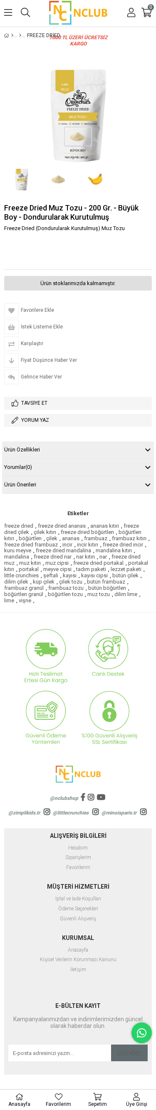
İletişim (78, 969)
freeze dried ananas (62, 526)
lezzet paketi (126, 569)
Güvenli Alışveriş (78, 919)
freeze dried (18, 526)
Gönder (129, 1052)
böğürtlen (30, 538)
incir (67, 544)
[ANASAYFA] (12, 35)
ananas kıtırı (104, 526)
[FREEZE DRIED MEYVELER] (20, 35)
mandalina (16, 557)
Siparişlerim (78, 857)
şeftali (50, 575)
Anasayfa (78, 950)
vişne (25, 600)
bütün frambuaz (106, 582)
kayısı (70, 575)
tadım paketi (91, 569)
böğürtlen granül (23, 594)
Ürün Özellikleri (22, 449)
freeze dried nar (53, 557)
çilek (51, 538)
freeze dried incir (123, 544)
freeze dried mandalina (63, 550)
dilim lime (125, 594)
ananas (70, 538)
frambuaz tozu (66, 588)
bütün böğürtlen (107, 588)
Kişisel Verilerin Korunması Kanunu (78, 959)
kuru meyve (17, 550)
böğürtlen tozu (65, 594)
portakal (29, 569)
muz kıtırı (30, 563)
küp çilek (43, 582)
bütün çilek (125, 575)
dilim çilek (16, 582)
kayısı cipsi (94, 575)
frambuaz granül (24, 588)
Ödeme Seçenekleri (78, 909)
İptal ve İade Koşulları (78, 899)
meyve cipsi (57, 569)
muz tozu (98, 594)
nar (103, 557)
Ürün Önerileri (20, 484)
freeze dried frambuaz (31, 544)
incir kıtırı (87, 544)
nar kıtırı (85, 557)
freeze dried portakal (98, 563)
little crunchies (21, 575)
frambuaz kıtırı (129, 538)
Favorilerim (78, 867)
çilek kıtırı (45, 532)
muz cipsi (57, 563)
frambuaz (95, 538)
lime (9, 600)
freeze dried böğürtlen (87, 532)
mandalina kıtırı (114, 550)
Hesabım (78, 848)
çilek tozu (70, 582)
